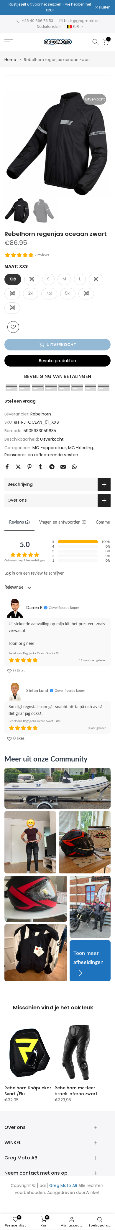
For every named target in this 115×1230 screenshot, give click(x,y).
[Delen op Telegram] (52, 466)
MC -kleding (80, 448)
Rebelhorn (40, 414)
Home (10, 60)
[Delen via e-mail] (63, 466)
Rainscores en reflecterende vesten (41, 455)
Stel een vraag (20, 401)
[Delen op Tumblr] (40, 466)
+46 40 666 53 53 (37, 20)
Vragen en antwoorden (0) (62, 522)
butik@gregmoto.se (81, 20)
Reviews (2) (19, 522)
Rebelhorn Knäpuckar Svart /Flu (27, 1091)
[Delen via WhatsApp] (74, 466)
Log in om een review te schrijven (34, 573)
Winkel (92, 1192)
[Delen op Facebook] (7, 466)
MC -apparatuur (49, 448)
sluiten (104, 7)
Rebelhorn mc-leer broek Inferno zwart (76, 1091)
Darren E (34, 608)
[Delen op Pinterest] (29, 466)
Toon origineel (21, 644)
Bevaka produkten (57, 361)
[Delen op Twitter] (18, 466)
